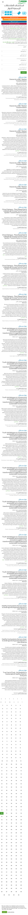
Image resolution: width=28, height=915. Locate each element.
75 (11, 744)
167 (1, 803)
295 (11, 888)
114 (16, 770)
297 (1, 888)
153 (21, 796)
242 (1, 852)
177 (1, 810)
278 (21, 878)
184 (16, 816)
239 (16, 852)
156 (6, 796)
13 (20, 705)
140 (11, 787)
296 (6, 888)
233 (21, 849)
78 (20, 747)
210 (11, 832)
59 (15, 734)
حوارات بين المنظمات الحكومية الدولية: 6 (15, 19)
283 (21, 881)
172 (1, 806)
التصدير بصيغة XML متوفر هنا (8, 41)
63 (20, 738)
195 (11, 823)
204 (16, 829)
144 (16, 790)
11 (5, 702)
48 (20, 728)
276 (6, 875)
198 (21, 826)
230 (11, 845)
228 (21, 845)
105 (11, 764)
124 (16, 777)
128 (21, 780)
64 (15, 738)
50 (11, 728)
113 (21, 770)
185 (11, 816)
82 (2, 747)
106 (6, 764)
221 (6, 839)
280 (11, 878)
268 (21, 872)
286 (6, 881)
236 (6, 849)
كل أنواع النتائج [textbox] (23, 60)
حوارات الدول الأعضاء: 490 (14, 17)
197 (1, 823)
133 (21, 783)
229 (16, 845)
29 (15, 715)
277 (1, 875)
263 (21, 868)
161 (6, 800)
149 (16, 793)
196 (6, 823)
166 (6, 803)
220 (11, 839)
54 (15, 731)
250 (11, 859)
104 (16, 764)
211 (6, 832)
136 (6, 783)
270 (11, 872)
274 (16, 875)
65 (11, 738)
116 (6, 770)
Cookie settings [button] (10, 912)
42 (2, 721)
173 (21, 810)
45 (11, 725)
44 (15, 725)
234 (16, 849)
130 (11, 780)
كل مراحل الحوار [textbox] (23, 55)
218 (21, 839)
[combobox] (14, 47)
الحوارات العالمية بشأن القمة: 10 (14, 23)
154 (16, 796)
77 (2, 744)
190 (11, 819)
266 (6, 868)
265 (11, 868)
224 (16, 842)
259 (16, 865)
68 (20, 741)
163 (21, 803)
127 (1, 777)
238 (21, 852)
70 (11, 741)
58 (20, 734)
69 (15, 741)
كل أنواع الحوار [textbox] (23, 51)
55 (11, 731)
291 (6, 885)
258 (21, 865)
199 (16, 826)
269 (16, 872)
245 (11, 855)
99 (16, 761)
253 (21, 862)
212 (1, 832)
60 (11, 734)
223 (21, 842)
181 (6, 813)
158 (21, 800)
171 (6, 806)
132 (1, 780)
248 (21, 859)
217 (1, 836)
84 (15, 751)
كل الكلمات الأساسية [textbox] (22, 69)
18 (20, 708)
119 (16, 774)
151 (6, 793)
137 (1, 783)
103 (21, 764)
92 (2, 754)
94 (15, 757)
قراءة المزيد (17, 150)
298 (21, 891)
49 (15, 728)
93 (20, 757)
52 (2, 728)
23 (20, 711)
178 (21, 813)
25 (11, 711)
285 (11, 881)
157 (1, 796)
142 (1, 787)
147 (1, 790)
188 (21, 819)
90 (11, 754)
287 (1, 881)
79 (15, 747)
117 (1, 770)
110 (11, 767)
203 (21, 829)
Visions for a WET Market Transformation (18, 80)
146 (6, 790)
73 (20, 744)
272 (1, 872)
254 (16, 862)
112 (1, 767)
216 (6, 836)
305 (9, 895)
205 (11, 829)
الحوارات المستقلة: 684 (14, 21)
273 (21, 875)
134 (16, 783)
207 (1, 829)
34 (15, 718)
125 (11, 777)
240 (11, 852)
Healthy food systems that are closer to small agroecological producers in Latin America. (14, 607)
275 (11, 875)
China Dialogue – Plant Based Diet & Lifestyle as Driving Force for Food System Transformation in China (14, 211)
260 (11, 865)
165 (11, 803)
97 (2, 757)
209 (16, 832)
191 (6, 819)
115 (11, 770)
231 (6, 845)
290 (11, 885)
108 (21, 767)
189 (16, 819)
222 (1, 839)
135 (11, 783)
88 (20, 754)
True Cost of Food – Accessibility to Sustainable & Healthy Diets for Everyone (15, 674)
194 (16, 823)
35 (11, 718)
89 (15, 754)
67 (2, 738)
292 (1, 885)
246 (6, 855)
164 (16, 803)
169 (16, 806)
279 (16, 878)
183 (21, 816)
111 (6, 767)
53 (20, 731)
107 (1, 764)
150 (11, 793)
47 (2, 725)
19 (15, 708)
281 (6, 878)
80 (11, 747)
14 (15, 705)
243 (21, 855)
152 (1, 793)
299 (16, 891)
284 (16, 881)
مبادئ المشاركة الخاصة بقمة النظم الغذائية (17, 38)
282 (1, 878)
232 (1, 845)
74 (15, 744)
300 (11, 891)
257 (1, 862)
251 (6, 859)
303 (18, 895)
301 (6, 891)
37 (2, 718)
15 (11, 705)
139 (16, 787)
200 (11, 826)
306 (4, 895)
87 (2, 751)
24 (15, 711)
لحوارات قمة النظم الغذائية (14, 28)
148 (21, 793)
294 (16, 888)
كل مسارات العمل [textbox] (22, 64)
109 (16, 767)
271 (6, 872)
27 (2, 711)
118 (21, 774)
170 (11, 806)
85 (11, 751)
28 (20, 715)
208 (21, 832)
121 (6, 774)
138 (21, 787)
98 (20, 761)
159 (16, 800)
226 (6, 842)
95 (11, 757)
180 (11, 813)
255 (11, 862)
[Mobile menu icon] (3, 2)
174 (16, 810)
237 (1, 849)
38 (20, 721)
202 (1, 826)
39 (15, 721)
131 (6, 780)
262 (1, 865)
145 (11, 790)
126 (6, 777)
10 (9, 702)
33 (20, 718)
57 (2, 731)
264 (16, 868)
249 (16, 859)
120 (11, 774)
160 (11, 800)
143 (21, 790)
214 (16, 836)
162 (1, 800)
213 (21, 836)
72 (2, 741)
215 (11, 836)
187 (1, 816)
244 (16, 855)
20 (11, 708)
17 (2, 705)
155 (11, 796)
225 (11, 842)
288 (21, 885)
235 (11, 849)
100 (11, 761)
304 (13, 895)
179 (16, 813)
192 (1, 819)
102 (2, 761)
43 (20, 725)
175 (11, 810)
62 (2, 734)
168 (21, 806)
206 (6, 829)
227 (1, 842)
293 (21, 888)
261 (6, 865)
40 (11, 721)
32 (2, 715)
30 (11, 715)
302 (1, 891)
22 (2, 708)
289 (16, 885)
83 (20, 751)
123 (21, 777)
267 (1, 868)
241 (6, 852)
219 (16, 839)
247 (1, 855)
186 (6, 816)
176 (6, 810)
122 (1, 774)
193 (21, 823)
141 (6, 787)
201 (6, 826)
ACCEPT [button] (4, 912)
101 (7, 761)
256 (6, 862)
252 (1, 859)
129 (16, 780)
